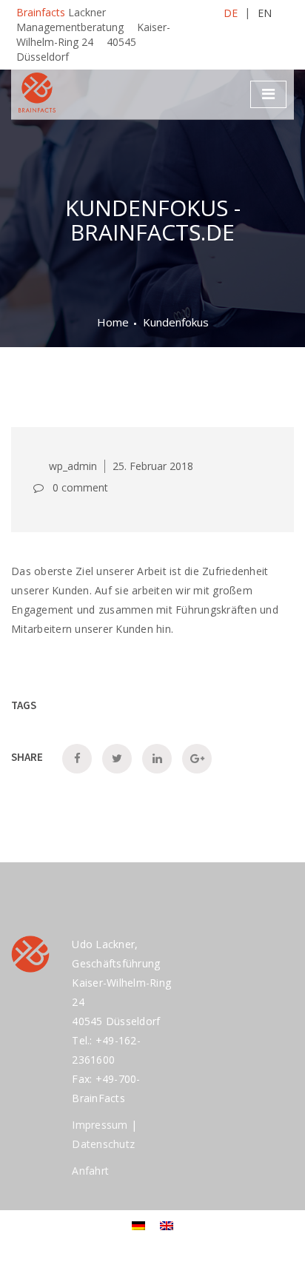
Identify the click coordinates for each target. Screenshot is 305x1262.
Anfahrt (90, 1171)
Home (113, 322)
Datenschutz (103, 1144)
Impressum (99, 1125)
